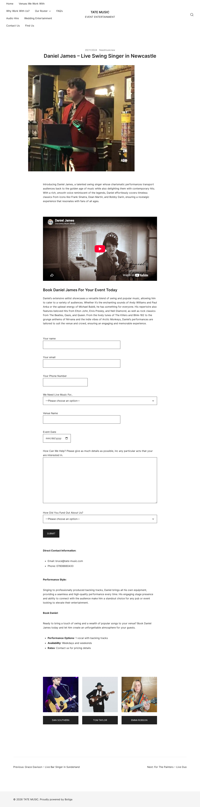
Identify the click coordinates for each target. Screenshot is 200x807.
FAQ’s (59, 10)
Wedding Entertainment (38, 18)
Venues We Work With (32, 3)
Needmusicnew (107, 50)
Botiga (68, 799)
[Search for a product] (192, 14)
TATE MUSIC (100, 12)
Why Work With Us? (18, 10)
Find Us (29, 25)
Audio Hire (12, 18)
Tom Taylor (100, 720)
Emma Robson (139, 720)
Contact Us (13, 25)
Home (9, 3)
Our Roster (41, 10)
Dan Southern (60, 720)
